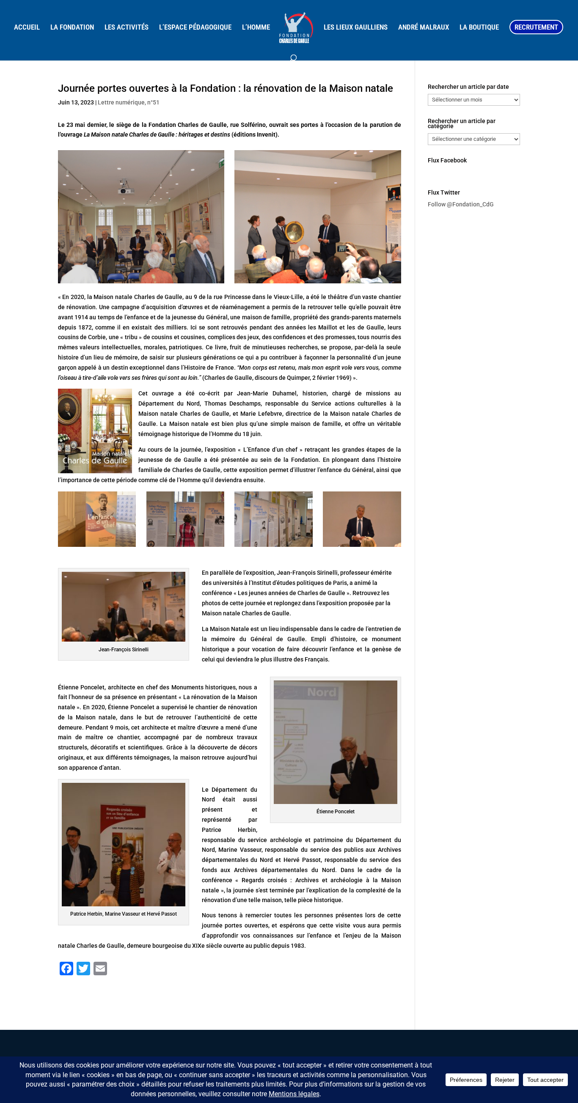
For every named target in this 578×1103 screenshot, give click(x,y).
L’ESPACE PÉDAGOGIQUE (195, 27)
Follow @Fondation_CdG (461, 204)
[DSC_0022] (97, 546)
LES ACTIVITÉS (127, 27)
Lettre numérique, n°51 (129, 102)
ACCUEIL (27, 27)
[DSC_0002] (273, 546)
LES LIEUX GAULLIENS (356, 27)
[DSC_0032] (362, 546)
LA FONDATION (72, 27)
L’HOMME (256, 27)
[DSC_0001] (185, 546)
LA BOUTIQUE (479, 27)
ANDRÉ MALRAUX (423, 27)
